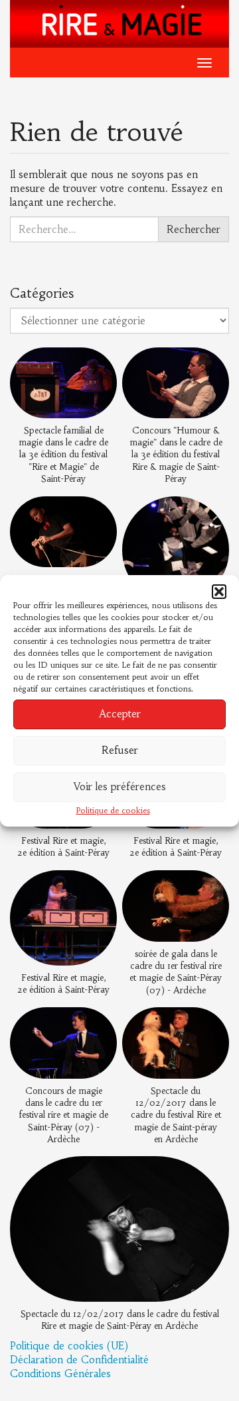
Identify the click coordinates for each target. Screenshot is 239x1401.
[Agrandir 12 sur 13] (211, 1023)
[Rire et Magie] (119, 23)
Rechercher (193, 229)
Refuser (120, 750)
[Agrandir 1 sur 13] (99, 364)
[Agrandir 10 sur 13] (211, 886)
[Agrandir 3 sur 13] (99, 513)
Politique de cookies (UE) (69, 1345)
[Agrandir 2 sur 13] (211, 364)
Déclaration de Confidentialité (79, 1359)
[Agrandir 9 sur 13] (99, 887)
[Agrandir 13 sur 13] (211, 1173)
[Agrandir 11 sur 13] (99, 1023)
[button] (219, 591)
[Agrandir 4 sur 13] (211, 513)
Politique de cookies (113, 810)
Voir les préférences (120, 786)
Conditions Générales (60, 1373)
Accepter (120, 713)
